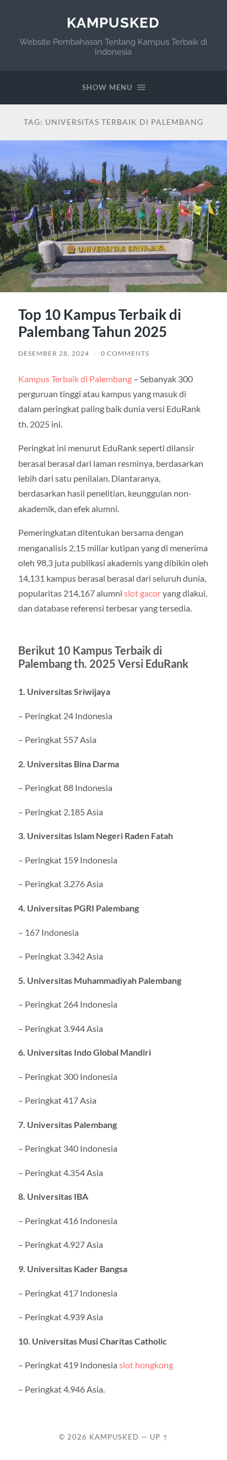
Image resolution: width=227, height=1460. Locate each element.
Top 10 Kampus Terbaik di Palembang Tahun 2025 (99, 323)
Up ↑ (159, 1436)
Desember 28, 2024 (53, 353)
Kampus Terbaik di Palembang (75, 378)
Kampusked (113, 22)
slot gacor (142, 593)
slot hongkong (146, 1364)
